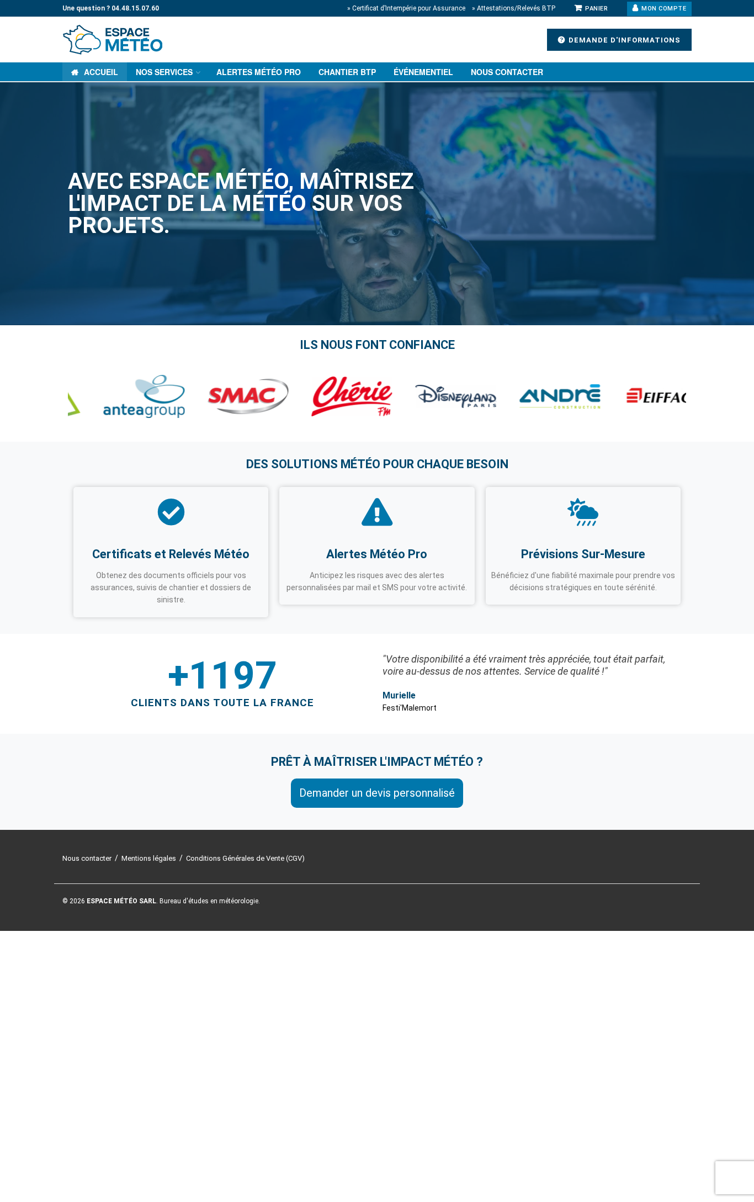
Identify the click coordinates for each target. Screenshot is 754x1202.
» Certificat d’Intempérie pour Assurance (406, 8)
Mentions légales (148, 858)
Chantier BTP (347, 71)
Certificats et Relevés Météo (170, 554)
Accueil (101, 71)
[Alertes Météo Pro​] (377, 512)
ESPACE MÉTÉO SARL (121, 901)
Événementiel (423, 71)
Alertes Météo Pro (258, 71)
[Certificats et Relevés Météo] (171, 512)
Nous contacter (507, 71)
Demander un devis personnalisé (377, 792)
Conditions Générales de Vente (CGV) (245, 858)
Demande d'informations (623, 40)
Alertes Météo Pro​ (376, 554)
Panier (595, 8)
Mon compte (663, 8)
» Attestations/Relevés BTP (513, 8)
